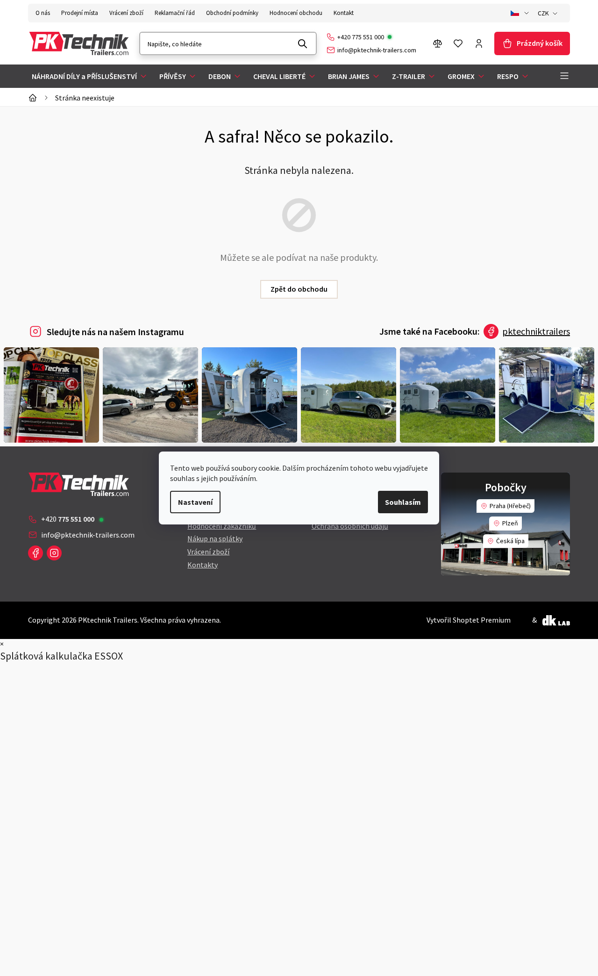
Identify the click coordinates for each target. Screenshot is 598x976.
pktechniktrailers (536, 331)
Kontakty (202, 564)
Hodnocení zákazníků (221, 526)
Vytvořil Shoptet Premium (469, 619)
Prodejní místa (79, 13)
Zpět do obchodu (299, 289)
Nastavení (195, 502)
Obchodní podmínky (232, 13)
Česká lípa (510, 541)
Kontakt (344, 13)
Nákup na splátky (214, 538)
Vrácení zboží (126, 13)
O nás (43, 13)
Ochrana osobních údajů (350, 526)
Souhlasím (403, 502)
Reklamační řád (175, 13)
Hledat (302, 43)
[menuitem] (90, 76)
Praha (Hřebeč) (510, 506)
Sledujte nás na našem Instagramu (115, 331)
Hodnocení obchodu (296, 13)
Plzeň (510, 523)
